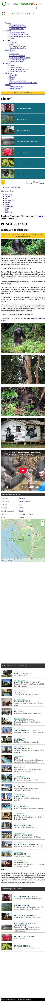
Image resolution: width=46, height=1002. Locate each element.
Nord (7, 204)
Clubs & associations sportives (19, 58)
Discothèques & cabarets (17, 46)
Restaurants (13, 42)
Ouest (7, 208)
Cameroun (8, 73)
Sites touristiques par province (19, 36)
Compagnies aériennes (17, 25)
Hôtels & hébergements (17, 32)
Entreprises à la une (16, 87)
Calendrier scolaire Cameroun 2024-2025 (23, 83)
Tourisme (8, 31)
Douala (21, 511)
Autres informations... (16, 29)
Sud (6, 210)
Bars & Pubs (13, 44)
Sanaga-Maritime (24, 501)
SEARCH (12, 8)
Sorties (7, 40)
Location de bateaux (16, 61)
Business (8, 85)
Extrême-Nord (10, 200)
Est (6, 198)
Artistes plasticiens (15, 67)
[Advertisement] (23, 587)
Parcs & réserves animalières (19, 34)
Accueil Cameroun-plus (13, 187)
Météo (11, 79)
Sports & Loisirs (10, 50)
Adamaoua (9, 194)
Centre (7, 196)
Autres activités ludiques (17, 60)
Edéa (20, 504)
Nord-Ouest (9, 206)
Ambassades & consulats (17, 27)
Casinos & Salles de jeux (17, 48)
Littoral (7, 202)
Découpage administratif (17, 81)
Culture (7, 63)
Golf (11, 52)
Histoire (12, 77)
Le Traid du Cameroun (17, 56)
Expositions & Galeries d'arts (19, 69)
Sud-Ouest (8, 212)
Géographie (13, 75)
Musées (12, 38)
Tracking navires (15, 88)
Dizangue (22, 498)
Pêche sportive (14, 54)
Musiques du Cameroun (17, 71)
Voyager (8, 23)
